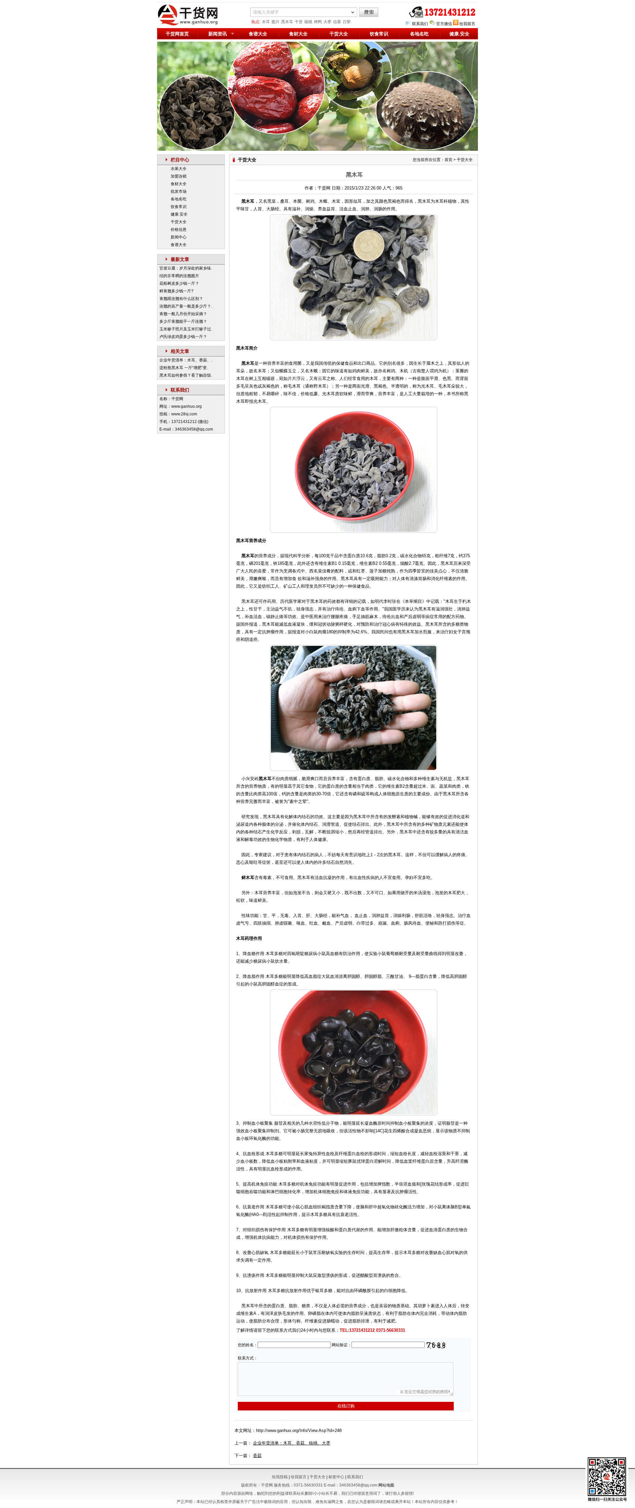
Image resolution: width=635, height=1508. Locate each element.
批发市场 (179, 191)
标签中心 (336, 1477)
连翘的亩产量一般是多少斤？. (185, 306)
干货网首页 (177, 33)
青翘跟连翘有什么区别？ (181, 298)
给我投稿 (280, 1477)
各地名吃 (419, 33)
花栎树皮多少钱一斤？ (179, 283)
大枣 (327, 22)
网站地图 (386, 1485)
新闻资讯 (217, 33)
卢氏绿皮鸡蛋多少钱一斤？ (183, 336)
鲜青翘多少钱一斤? (176, 291)
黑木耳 (287, 22)
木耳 (266, 22)
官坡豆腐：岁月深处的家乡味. (185, 268)
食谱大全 (258, 33)
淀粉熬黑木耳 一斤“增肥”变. (183, 367)
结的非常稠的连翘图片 (179, 275)
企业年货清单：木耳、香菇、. (185, 360)
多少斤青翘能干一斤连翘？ (183, 321)
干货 (299, 22)
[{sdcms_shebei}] (192, 24)
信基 (337, 22)
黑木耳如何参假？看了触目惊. (185, 375)
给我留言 (467, 23)
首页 (448, 159)
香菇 (257, 1455)
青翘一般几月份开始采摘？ (183, 314)
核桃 (308, 22)
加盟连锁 (179, 176)
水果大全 (179, 168)
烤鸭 (318, 22)
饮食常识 (379, 33)
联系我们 (420, 23)
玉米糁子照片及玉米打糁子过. (185, 329)
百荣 (347, 22)
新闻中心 (179, 237)
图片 (275, 22)
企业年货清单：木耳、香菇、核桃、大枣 (291, 1443)
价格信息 (179, 229)
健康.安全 (459, 33)
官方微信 (444, 23)
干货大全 (338, 33)
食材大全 (298, 33)
